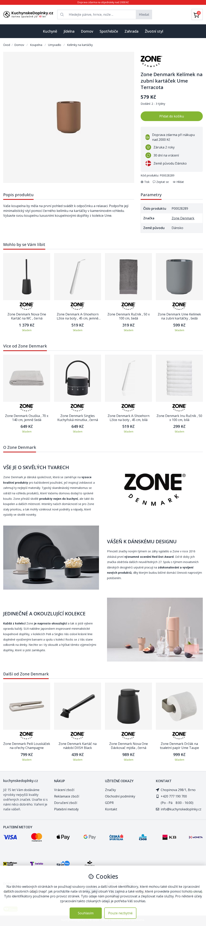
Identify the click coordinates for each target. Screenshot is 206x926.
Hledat (144, 14)
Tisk (146, 182)
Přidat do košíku (171, 116)
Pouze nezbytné (120, 913)
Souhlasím (86, 913)
